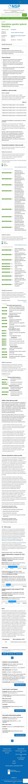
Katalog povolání (7, 748)
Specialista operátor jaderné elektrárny (18, 18)
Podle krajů (10, 653)
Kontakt (14, 763)
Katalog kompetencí (7, 750)
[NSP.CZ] (14, 8)
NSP (3, 18)
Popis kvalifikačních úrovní (20, 167)
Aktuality (7, 752)
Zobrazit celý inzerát (20, 684)
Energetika (7, 18)
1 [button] (12, 657)
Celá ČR (4, 653)
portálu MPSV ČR (6, 651)
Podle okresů (19, 653)
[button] (10, 658)
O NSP (14, 761)
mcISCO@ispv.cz (19, 540)
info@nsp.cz (14, 777)
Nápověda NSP (21, 748)
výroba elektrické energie (17, 32)
